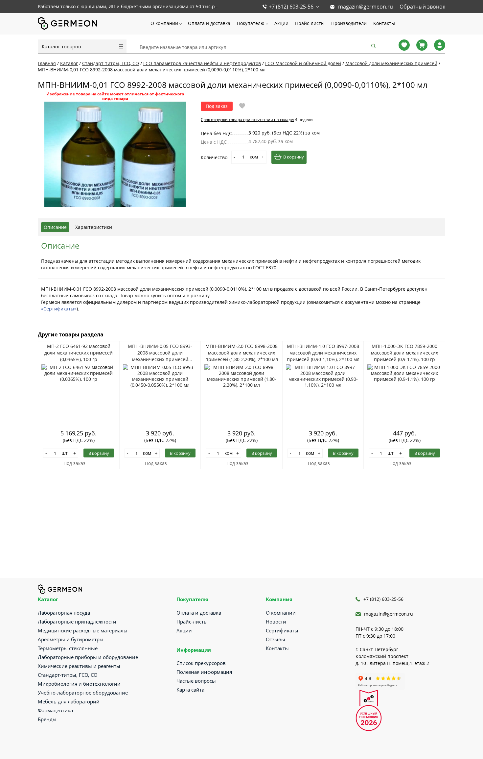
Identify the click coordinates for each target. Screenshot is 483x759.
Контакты (384, 23)
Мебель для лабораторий (69, 701)
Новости (276, 621)
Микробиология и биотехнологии (79, 683)
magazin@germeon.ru (365, 6)
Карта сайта (190, 689)
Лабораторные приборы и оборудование (88, 657)
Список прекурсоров (201, 663)
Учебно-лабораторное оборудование (83, 692)
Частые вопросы (196, 680)
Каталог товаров (61, 46)
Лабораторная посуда (64, 612)
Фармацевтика (55, 710)
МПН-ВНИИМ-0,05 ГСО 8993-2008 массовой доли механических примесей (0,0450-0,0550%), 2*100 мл (160, 353)
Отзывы (275, 639)
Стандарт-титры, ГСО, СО (68, 675)
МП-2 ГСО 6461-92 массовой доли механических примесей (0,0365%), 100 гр (78, 352)
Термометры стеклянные (68, 648)
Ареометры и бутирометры (71, 639)
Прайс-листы (310, 23)
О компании (164, 23)
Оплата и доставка (209, 23)
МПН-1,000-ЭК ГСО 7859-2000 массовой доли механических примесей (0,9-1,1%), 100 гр (404, 352)
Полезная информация (204, 672)
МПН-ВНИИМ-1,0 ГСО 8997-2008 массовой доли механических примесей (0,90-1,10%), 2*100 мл (323, 352)
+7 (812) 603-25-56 (291, 6)
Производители (349, 23)
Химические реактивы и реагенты (79, 666)
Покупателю (250, 23)
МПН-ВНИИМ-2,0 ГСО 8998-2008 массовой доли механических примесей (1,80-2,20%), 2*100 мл (241, 352)
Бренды (47, 719)
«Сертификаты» (59, 309)
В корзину (293, 157)
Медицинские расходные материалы (82, 630)
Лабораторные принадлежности (77, 621)
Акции (281, 23)
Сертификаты (282, 630)
